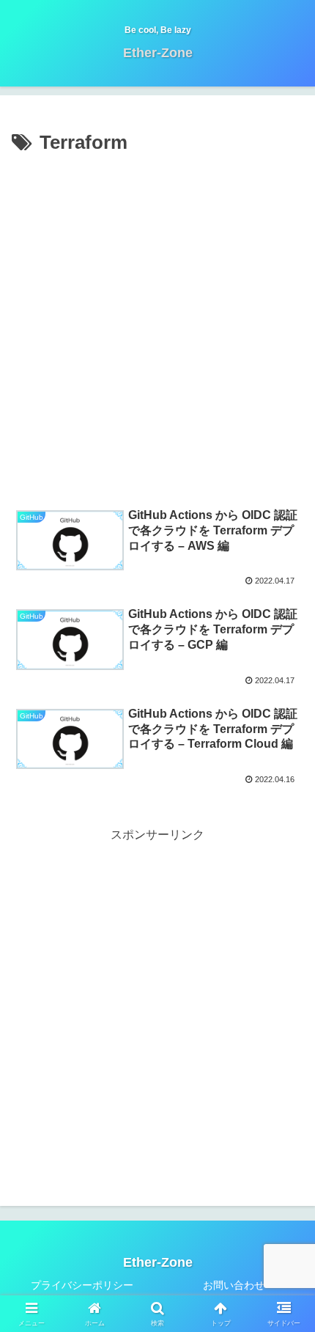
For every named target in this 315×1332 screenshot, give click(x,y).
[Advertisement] (157, 324)
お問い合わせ (233, 1285)
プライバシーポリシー (82, 1285)
